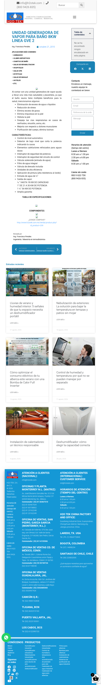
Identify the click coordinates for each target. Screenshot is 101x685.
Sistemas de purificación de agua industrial (64, 662)
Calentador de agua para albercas (47, 673)
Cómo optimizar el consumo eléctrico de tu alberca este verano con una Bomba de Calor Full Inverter (27, 379)
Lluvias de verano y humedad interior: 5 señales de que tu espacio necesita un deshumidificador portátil (27, 310)
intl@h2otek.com (67, 483)
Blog (9, 655)
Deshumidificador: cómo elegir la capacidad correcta (73, 443)
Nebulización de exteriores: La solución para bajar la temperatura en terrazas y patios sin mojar (72, 308)
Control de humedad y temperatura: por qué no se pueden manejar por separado (72, 377)
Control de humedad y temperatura (46, 653)
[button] (90, 33)
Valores (10, 650)
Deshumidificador (31, 669)
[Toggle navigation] (74, 17)
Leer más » (14, 323)
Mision (10, 646)
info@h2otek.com (31, 3)
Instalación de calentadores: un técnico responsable (27, 443)
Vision (10, 648)
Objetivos (11, 653)
